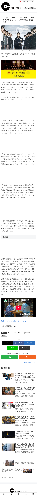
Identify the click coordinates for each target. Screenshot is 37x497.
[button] (24, 348)
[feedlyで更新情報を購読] (9, 357)
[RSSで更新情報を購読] (27, 357)
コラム (4, 332)
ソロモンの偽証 (13, 332)
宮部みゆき (28, 332)
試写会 (4, 335)
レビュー (21, 332)
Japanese (25, 1)
